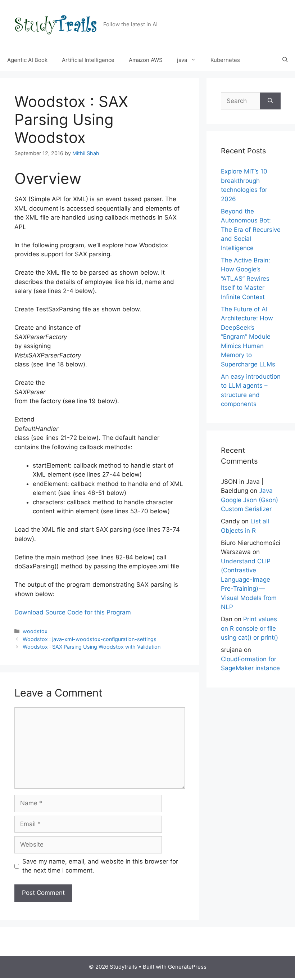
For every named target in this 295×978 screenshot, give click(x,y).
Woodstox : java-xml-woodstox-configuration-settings (89, 639)
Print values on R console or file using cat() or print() (249, 628)
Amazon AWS (146, 60)
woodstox (35, 631)
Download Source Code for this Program (72, 612)
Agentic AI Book (27, 60)
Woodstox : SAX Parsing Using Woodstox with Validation (91, 647)
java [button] (182, 60)
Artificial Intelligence (88, 60)
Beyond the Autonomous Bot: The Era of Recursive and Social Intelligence (251, 230)
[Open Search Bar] (285, 60)
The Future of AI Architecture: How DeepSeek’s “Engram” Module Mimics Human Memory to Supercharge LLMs (248, 337)
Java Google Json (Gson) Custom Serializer (249, 500)
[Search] (270, 101)
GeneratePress (187, 966)
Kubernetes (225, 60)
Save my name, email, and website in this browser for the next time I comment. (100, 866)
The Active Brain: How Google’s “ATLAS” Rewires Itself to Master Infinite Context (245, 279)
